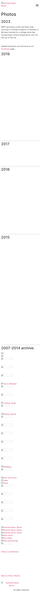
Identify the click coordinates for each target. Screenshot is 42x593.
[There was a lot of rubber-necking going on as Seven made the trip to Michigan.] (21, 356)
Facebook (5, 49)
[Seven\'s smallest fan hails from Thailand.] (21, 488)
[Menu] (37, 5)
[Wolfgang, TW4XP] (21, 472)
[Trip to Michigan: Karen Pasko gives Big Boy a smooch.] (21, 378)
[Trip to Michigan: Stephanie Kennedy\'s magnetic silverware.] (21, 370)
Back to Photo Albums (10, 576)
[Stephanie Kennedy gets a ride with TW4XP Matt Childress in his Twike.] (21, 480)
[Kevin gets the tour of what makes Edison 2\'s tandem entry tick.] (21, 408)
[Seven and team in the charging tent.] (21, 505)
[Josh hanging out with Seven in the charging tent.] (21, 513)
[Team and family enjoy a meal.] (21, 383)
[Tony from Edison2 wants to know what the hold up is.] (21, 453)
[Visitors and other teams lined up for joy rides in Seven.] (21, 444)
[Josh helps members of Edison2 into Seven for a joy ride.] (21, 461)
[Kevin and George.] (21, 540)
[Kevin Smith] (21, 535)
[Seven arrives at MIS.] (21, 389)
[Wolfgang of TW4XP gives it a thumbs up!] (21, 466)
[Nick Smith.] (21, 538)
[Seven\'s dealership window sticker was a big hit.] (21, 414)
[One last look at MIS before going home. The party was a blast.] (21, 546)
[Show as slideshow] (10, 552)
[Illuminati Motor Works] (21, 527)
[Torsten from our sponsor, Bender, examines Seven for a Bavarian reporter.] (21, 436)
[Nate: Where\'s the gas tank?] (21, 361)
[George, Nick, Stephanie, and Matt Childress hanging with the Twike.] (21, 483)
